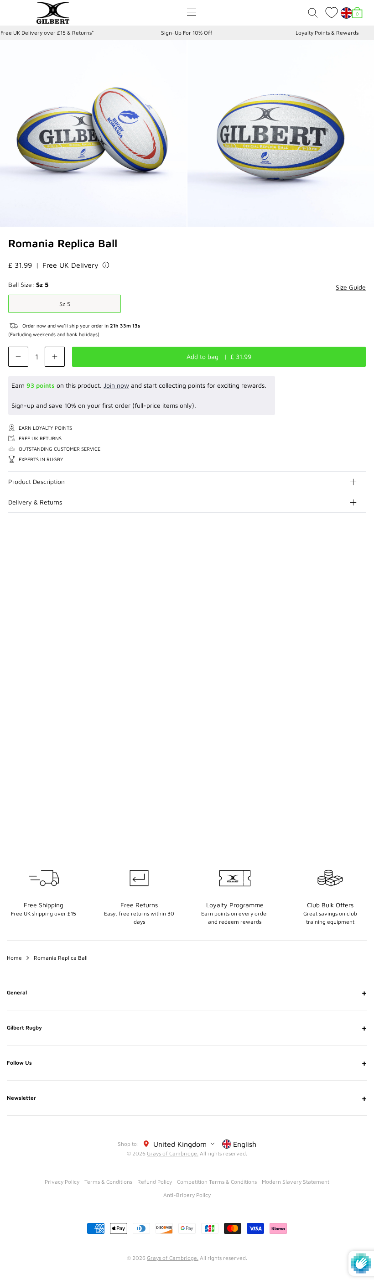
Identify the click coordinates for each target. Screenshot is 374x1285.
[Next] (359, 578)
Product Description (36, 481)
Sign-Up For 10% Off (187, 32)
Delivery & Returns (35, 502)
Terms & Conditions (108, 1181)
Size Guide (351, 287)
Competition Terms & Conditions (217, 1181)
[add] (55, 357)
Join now (116, 385)
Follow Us (187, 1062)
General (187, 992)
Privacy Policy (62, 1181)
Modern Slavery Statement (295, 1181)
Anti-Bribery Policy (187, 1194)
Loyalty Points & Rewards (327, 32)
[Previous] (341, 578)
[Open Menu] (191, 12)
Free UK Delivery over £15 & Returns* (47, 32)
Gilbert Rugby (187, 1027)
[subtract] (18, 357)
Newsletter (187, 1098)
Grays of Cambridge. (172, 1153)
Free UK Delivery (70, 265)
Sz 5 (64, 303)
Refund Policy (154, 1181)
